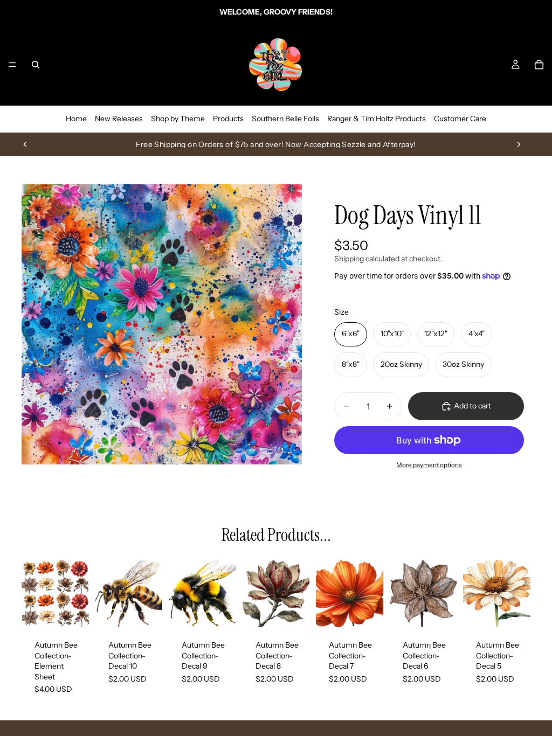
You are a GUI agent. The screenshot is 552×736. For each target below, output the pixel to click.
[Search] (35, 65)
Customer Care (460, 118)
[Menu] (12, 64)
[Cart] (539, 65)
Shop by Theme (178, 118)
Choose (81, 610)
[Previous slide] (25, 144)
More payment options (429, 465)
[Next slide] (518, 144)
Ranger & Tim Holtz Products (376, 118)
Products (228, 118)
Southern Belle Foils (285, 118)
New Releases (119, 118)
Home (76, 118)
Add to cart (472, 406)
